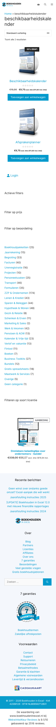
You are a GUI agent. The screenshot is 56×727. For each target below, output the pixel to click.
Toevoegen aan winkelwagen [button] (28, 97)
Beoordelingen (28, 564)
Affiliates (28, 552)
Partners (28, 545)
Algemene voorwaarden (28, 675)
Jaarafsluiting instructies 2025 (28, 497)
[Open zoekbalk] (45, 4)
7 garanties (28, 560)
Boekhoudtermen (28, 630)
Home (8, 13)
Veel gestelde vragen (28, 568)
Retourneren (28, 660)
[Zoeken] (47, 582)
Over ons (28, 556)
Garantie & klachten (28, 671)
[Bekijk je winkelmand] (38, 4)
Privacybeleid (28, 664)
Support (28, 656)
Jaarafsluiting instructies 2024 (28, 511)
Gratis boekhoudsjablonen (28, 571)
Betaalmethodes (28, 667)
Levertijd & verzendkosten (28, 679)
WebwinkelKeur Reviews (22, 719)
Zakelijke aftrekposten (28, 633)
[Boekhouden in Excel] (11, 4)
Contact (28, 652)
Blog (28, 541)
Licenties (28, 549)
